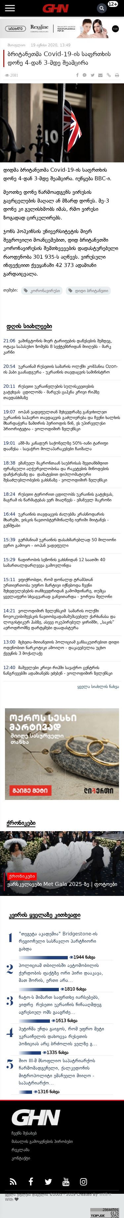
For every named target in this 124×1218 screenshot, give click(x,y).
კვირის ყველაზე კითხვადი (44, 914)
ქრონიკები (21, 822)
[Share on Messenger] (84, 75)
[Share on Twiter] (92, 75)
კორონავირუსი (44, 290)
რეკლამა (20, 1149)
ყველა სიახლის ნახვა (98, 686)
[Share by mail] (100, 75)
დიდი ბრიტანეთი (90, 290)
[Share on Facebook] (77, 75)
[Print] (117, 75)
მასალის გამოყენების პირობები (42, 1141)
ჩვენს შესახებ (24, 1133)
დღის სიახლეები (29, 326)
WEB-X (105, 1194)
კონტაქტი (21, 1158)
